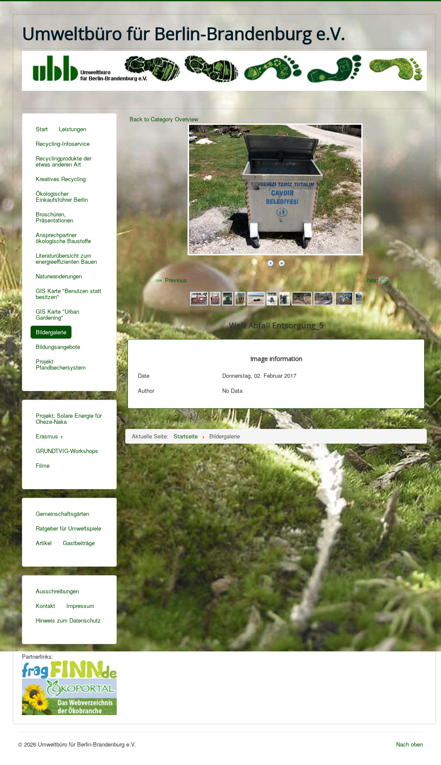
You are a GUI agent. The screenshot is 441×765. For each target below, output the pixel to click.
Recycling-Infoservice (63, 143)
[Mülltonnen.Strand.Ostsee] (256, 297)
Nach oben (409, 744)
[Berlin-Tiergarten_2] (301, 297)
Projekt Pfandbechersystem (61, 364)
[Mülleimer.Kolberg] (284, 297)
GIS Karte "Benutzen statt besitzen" (68, 294)
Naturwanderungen (59, 276)
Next (373, 280)
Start (42, 129)
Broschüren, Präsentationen (54, 217)
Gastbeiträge (79, 543)
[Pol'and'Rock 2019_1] (344, 297)
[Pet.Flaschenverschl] (215, 297)
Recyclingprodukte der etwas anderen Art (63, 161)
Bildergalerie (51, 332)
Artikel (44, 543)
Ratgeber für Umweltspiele (68, 528)
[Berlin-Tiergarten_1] (323, 297)
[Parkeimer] (227, 297)
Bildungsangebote (58, 346)
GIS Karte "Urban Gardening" (57, 314)
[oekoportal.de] (69, 695)
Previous (176, 280)
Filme (43, 465)
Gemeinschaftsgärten (62, 513)
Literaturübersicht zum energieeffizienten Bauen (66, 258)
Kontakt (45, 606)
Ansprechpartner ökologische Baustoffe (63, 238)
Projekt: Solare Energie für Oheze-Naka (69, 418)
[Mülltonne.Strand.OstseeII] (272, 297)
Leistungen (72, 129)
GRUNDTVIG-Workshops (67, 451)
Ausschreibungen (57, 591)
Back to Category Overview (164, 119)
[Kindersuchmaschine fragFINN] (69, 668)
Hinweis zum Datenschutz (68, 620)
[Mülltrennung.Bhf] (240, 297)
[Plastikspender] (199, 297)
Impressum (80, 606)
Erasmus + (49, 436)
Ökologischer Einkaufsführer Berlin (62, 196)
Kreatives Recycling (61, 179)
